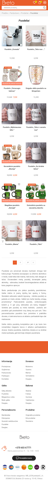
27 (28, 262)
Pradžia (5, 13)
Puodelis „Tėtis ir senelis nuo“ (36, 128)
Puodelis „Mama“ (12, 244)
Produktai (24, 13)
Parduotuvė (14, 13)
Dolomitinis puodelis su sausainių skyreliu (36, 206)
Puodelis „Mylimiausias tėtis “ (12, 128)
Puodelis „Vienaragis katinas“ (12, 89)
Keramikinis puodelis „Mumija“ (12, 167)
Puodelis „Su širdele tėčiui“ (36, 167)
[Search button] (44, 7)
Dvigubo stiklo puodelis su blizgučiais (36, 89)
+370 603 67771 (23, 447)
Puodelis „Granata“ (12, 49)
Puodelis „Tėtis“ (36, 244)
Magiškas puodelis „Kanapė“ (12, 206)
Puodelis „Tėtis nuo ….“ (36, 49)
